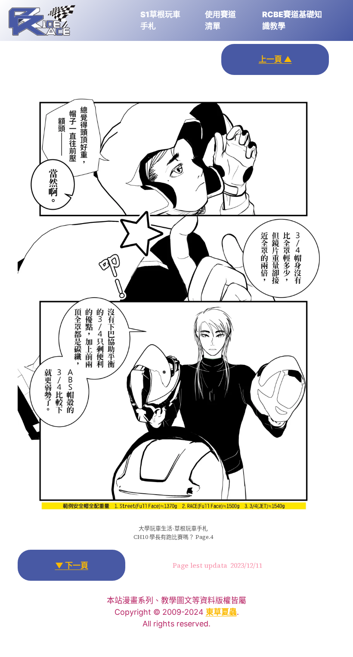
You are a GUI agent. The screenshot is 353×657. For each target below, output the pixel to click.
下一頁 (71, 565)
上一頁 (275, 59)
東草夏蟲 (221, 612)
